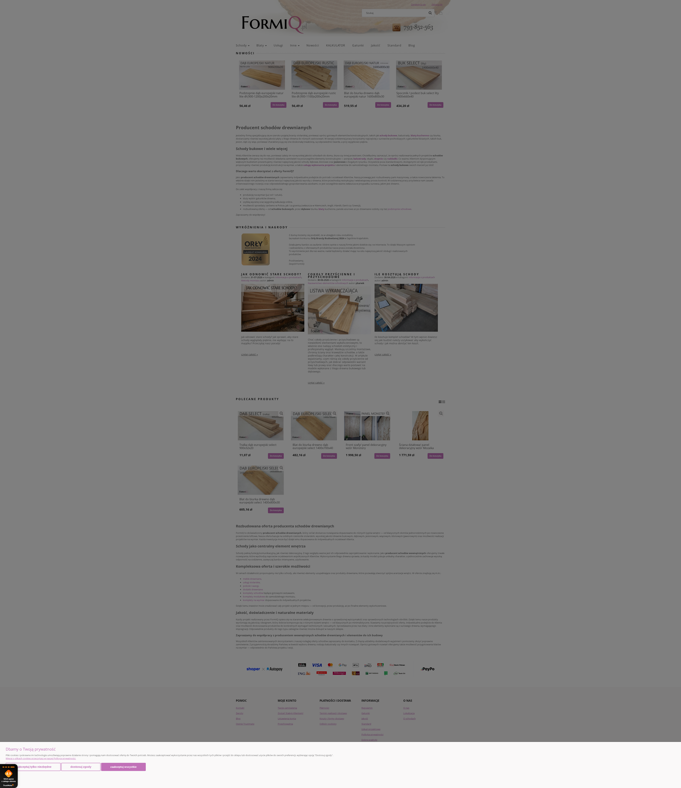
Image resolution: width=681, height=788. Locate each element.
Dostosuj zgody (80, 766)
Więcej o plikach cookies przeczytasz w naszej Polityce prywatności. (41, 758)
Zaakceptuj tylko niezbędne (33, 766)
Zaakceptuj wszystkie (123, 766)
